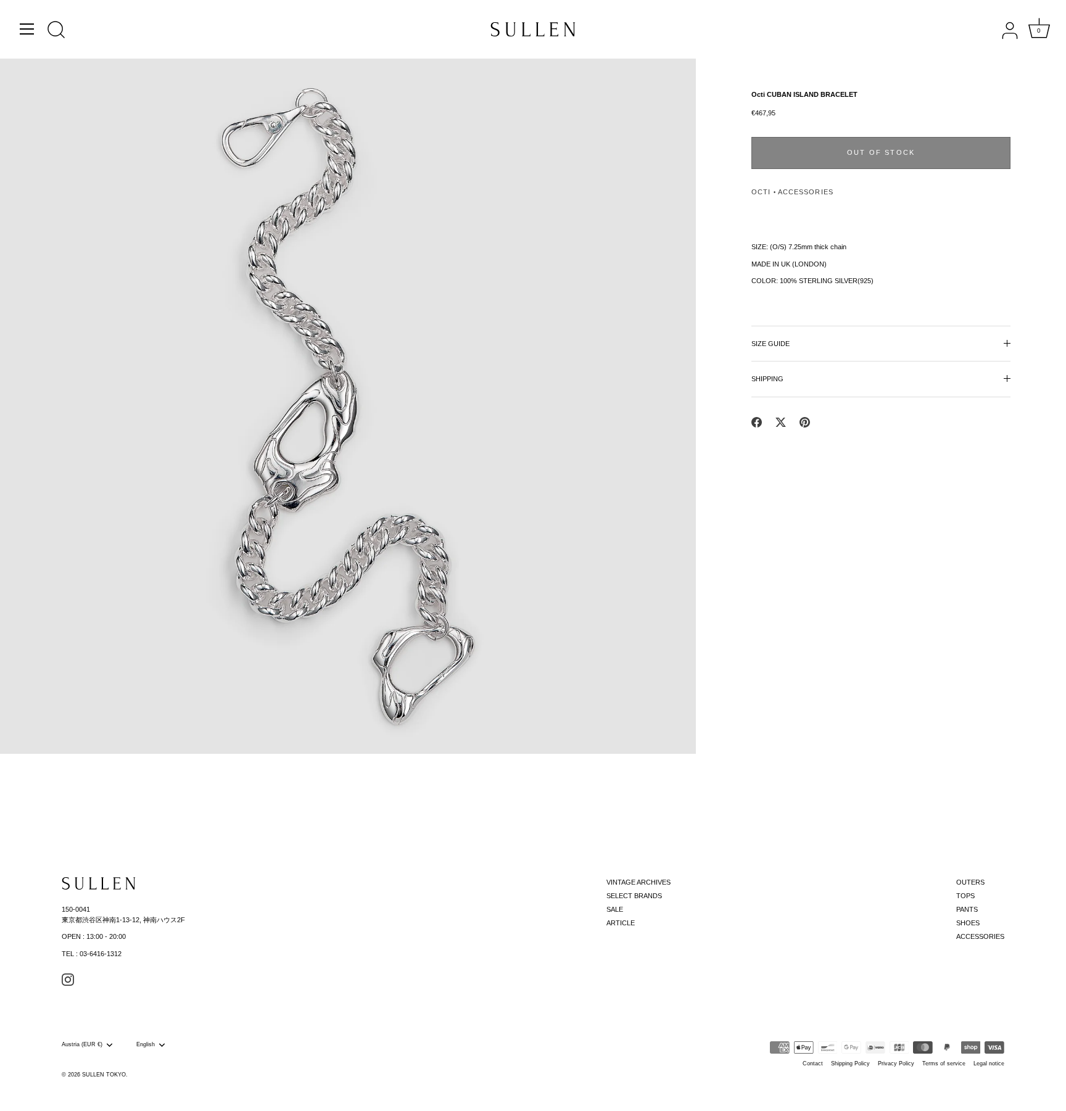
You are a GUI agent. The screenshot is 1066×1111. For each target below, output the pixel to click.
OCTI (761, 192)
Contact (813, 1063)
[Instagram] (68, 979)
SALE (614, 909)
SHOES (968, 923)
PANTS (967, 909)
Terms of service (943, 1063)
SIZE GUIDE (770, 343)
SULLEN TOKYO (104, 1075)
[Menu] (27, 29)
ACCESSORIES (805, 192)
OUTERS (970, 882)
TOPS (965, 895)
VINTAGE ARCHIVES (638, 882)
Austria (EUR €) (82, 1044)
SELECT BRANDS (634, 895)
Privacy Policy (896, 1063)
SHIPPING (767, 378)
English (145, 1044)
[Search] (56, 30)
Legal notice (988, 1063)
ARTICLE (620, 923)
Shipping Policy (850, 1063)
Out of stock (881, 152)
